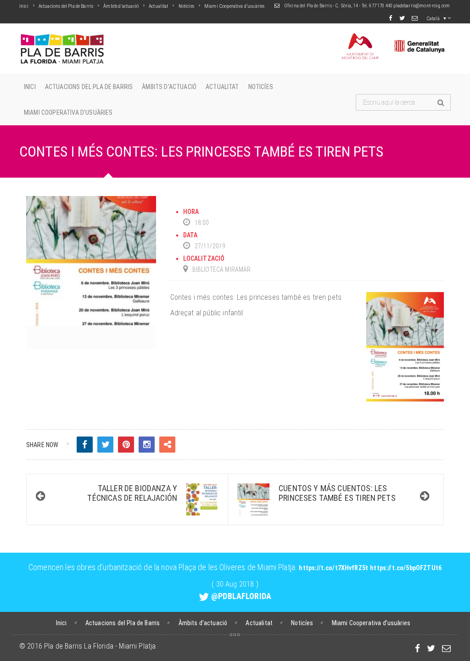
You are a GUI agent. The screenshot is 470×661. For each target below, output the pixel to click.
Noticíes (186, 6)
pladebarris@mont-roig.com (421, 6)
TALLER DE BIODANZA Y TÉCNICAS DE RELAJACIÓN (132, 493)
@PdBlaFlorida (241, 596)
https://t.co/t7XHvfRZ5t (333, 567)
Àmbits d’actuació (121, 6)
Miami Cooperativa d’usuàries (234, 6)
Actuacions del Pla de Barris (66, 6)
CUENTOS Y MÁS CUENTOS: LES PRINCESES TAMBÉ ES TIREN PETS (337, 493)
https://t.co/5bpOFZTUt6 (406, 567)
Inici (23, 6)
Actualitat (158, 6)
